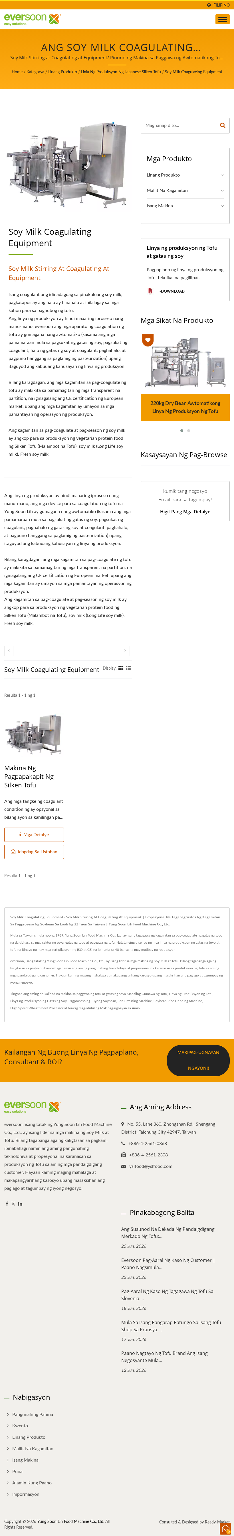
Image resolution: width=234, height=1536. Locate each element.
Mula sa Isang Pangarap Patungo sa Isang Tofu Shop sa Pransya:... (171, 1326)
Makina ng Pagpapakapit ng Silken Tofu (29, 776)
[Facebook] (7, 1204)
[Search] (222, 125)
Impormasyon (25, 1494)
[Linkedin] (20, 1204)
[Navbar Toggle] (222, 19)
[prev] (8, 651)
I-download (171, 291)
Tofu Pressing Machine (135, 1001)
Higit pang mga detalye (185, 511)
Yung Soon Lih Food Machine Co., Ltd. (70, 1522)
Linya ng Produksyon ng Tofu (191, 994)
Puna (17, 1471)
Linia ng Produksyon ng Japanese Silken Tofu (121, 72)
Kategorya (35, 72)
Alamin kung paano (32, 1483)
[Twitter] (13, 1204)
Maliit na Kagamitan (167, 190)
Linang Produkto (62, 72)
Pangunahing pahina (32, 1414)
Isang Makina (160, 206)
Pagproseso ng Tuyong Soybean (92, 1001)
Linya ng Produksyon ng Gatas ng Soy (38, 1001)
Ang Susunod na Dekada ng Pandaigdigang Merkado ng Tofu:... (168, 1232)
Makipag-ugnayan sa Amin (120, 1008)
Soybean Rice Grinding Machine (178, 1001)
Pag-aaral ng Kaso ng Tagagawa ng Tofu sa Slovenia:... (167, 1295)
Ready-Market (217, 1522)
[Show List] (128, 668)
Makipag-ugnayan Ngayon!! (198, 1061)
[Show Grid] (121, 668)
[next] (125, 651)
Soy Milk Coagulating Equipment (193, 72)
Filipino (221, 5)
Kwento (20, 1426)
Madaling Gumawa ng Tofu (147, 994)
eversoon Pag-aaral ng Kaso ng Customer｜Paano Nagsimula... (168, 1263)
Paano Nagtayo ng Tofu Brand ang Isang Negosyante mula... (164, 1356)
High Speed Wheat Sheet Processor (36, 1008)
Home (17, 72)
